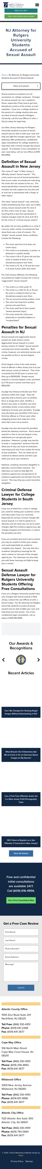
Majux (21, 1155)
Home (4, 75)
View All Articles (21, 853)
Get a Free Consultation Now (21, 900)
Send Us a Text (21, 10)
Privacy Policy (17, 1161)
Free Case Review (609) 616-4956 (21, 16)
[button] (3, 660)
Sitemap (29, 1161)
